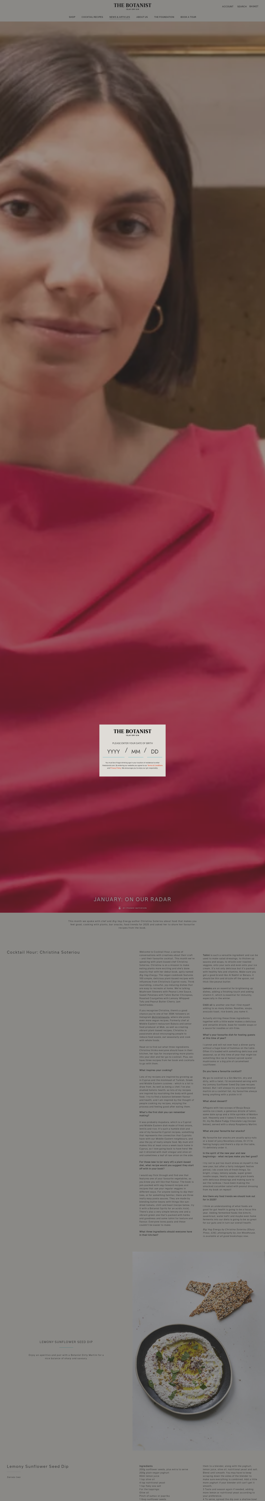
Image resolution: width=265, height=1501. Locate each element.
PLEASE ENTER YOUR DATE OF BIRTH (132, 743)
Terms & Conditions (155, 765)
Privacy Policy (115, 768)
